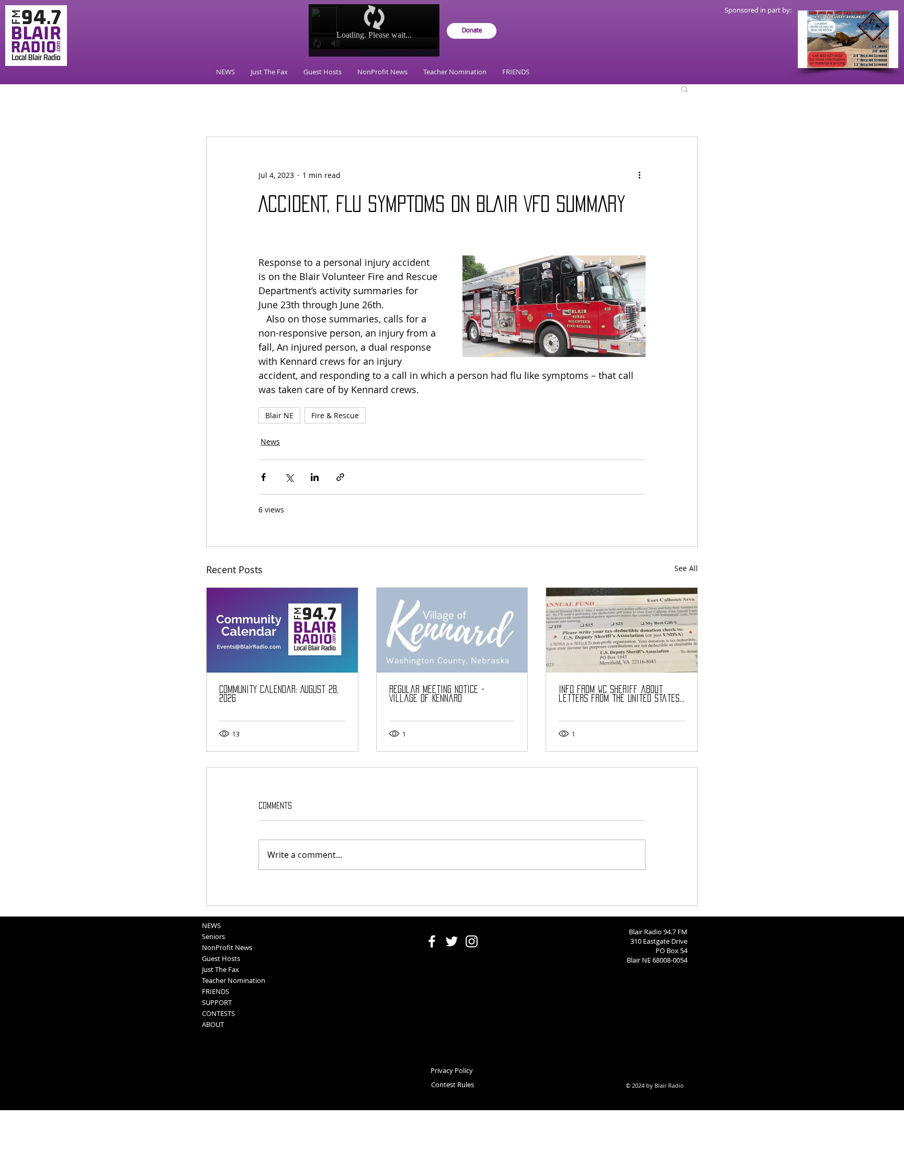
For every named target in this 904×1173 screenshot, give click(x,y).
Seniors (213, 936)
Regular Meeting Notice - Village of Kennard (436, 694)
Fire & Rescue (335, 415)
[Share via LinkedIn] (315, 477)
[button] (685, 88)
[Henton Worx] (848, 39)
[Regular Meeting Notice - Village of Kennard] (452, 630)
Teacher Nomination (233, 980)
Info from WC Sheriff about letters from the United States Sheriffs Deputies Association (619, 694)
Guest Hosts (221, 958)
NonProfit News (227, 947)
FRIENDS (215, 991)
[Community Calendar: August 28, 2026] (282, 630)
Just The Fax (220, 969)
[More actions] (639, 175)
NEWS (211, 925)
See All (686, 568)
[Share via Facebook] (263, 477)
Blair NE (279, 415)
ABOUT (213, 1024)
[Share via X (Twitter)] (289, 477)
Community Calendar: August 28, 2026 (278, 694)
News (270, 441)
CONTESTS (218, 1013)
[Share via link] (340, 477)
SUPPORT (217, 1002)
